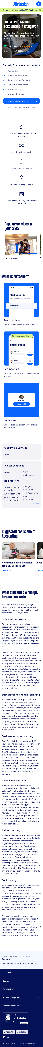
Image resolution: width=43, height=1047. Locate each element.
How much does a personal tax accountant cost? (17, 564)
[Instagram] (8, 1037)
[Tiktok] (12, 1037)
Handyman (11, 258)
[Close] (40, 10)
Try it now (33, 10)
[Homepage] (21, 4)
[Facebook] (4, 1037)
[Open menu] (4, 4)
